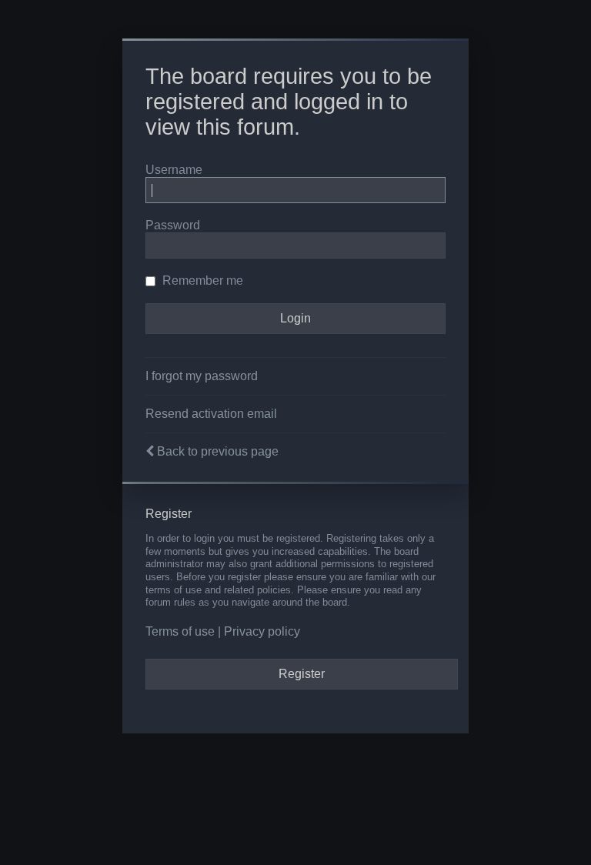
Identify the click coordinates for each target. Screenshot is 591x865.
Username (173, 169)
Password (172, 225)
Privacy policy (262, 631)
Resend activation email (211, 413)
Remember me (201, 280)
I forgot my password (201, 375)
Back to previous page (218, 451)
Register (302, 673)
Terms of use (180, 631)
